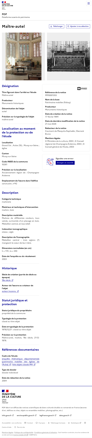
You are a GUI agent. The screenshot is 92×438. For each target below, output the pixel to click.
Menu (88, 3)
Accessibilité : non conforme (12, 423)
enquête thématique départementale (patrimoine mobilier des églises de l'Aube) (20, 361)
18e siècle (6, 280)
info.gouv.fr (7, 415)
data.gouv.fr (64, 415)
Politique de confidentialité (23, 432)
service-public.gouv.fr (25, 415)
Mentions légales (7, 432)
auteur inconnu (9, 291)
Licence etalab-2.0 (19, 435)
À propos (42, 423)
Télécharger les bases (58, 423)
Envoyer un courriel (65, 162)
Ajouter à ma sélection (79, 26)
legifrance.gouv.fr (47, 415)
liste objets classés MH (22, 364)
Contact (30, 423)
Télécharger (58, 26)
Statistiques (75, 423)
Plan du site (21, 427)
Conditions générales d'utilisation (45, 432)
